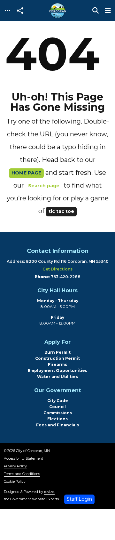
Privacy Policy (15, 466)
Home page (26, 173)
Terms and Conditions (22, 474)
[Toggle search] (95, 10)
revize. (49, 492)
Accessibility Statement (23, 458)
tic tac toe (61, 211)
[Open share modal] (20, 11)
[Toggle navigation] (7, 11)
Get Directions (57, 269)
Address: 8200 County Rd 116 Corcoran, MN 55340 (58, 261)
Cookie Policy (15, 482)
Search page (43, 186)
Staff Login (79, 499)
